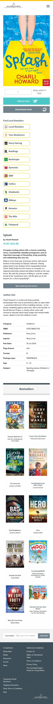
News (5, 665)
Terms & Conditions (33, 661)
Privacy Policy (31, 664)
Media (5, 655)
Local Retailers (16, 126)
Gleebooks (14, 192)
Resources (7, 658)
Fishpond (13, 224)
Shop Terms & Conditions (12, 688)
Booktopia (14, 159)
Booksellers (7, 651)
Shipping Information (11, 685)
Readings (13, 151)
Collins (12, 183)
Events (5, 662)
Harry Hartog (15, 143)
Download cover (23, 109)
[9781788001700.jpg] (26, 50)
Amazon (13, 208)
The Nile (13, 216)
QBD (11, 175)
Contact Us (30, 651)
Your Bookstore (17, 135)
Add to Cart (23, 101)
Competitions (8, 648)
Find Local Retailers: (13, 120)
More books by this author (26, 286)
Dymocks (13, 167)
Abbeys (12, 200)
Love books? (9, 636)
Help (5, 692)
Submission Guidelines (35, 648)
